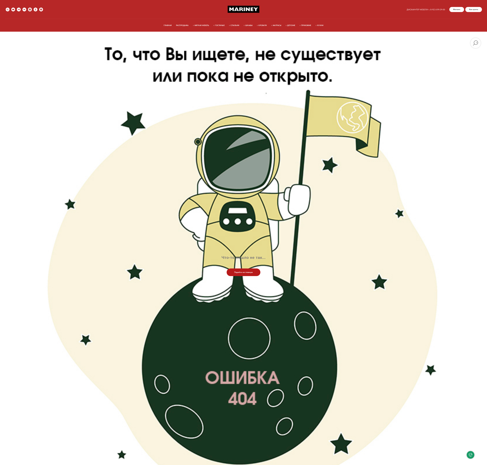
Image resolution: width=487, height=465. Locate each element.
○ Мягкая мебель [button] (201, 25)
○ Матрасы (276, 25)
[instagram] (30, 9)
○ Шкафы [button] (248, 25)
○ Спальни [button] (234, 25)
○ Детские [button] (290, 25)
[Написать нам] (13, 9)
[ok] (35, 9)
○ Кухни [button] (320, 25)
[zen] (41, 9)
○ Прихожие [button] (305, 25)
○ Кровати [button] (262, 25)
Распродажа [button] (182, 25)
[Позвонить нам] (8, 9)
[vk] (24, 9)
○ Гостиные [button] (219, 25)
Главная (168, 25)
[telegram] (19, 9)
